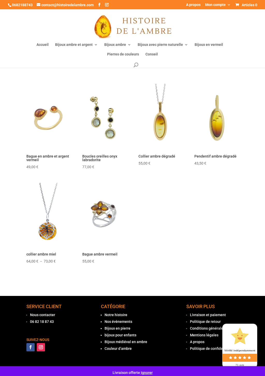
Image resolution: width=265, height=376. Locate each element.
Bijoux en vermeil (209, 45)
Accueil (42, 45)
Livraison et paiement (208, 315)
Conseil (151, 54)
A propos (193, 5)
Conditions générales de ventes (216, 328)
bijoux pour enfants (120, 335)
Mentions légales (204, 335)
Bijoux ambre (115, 45)
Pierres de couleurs (123, 54)
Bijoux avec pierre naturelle (160, 45)
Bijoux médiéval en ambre (126, 342)
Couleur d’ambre (118, 348)
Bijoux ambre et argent (74, 45)
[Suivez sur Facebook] (30, 347)
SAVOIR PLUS (200, 306)
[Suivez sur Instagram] (41, 347)
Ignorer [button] (147, 373)
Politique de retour (205, 322)
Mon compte (215, 5)
